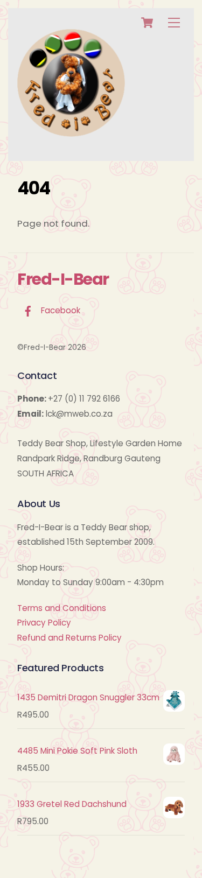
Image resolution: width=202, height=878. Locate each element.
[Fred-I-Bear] (71, 132)
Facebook (59, 310)
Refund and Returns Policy (69, 637)
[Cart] (147, 22)
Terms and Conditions (61, 608)
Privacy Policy (44, 622)
